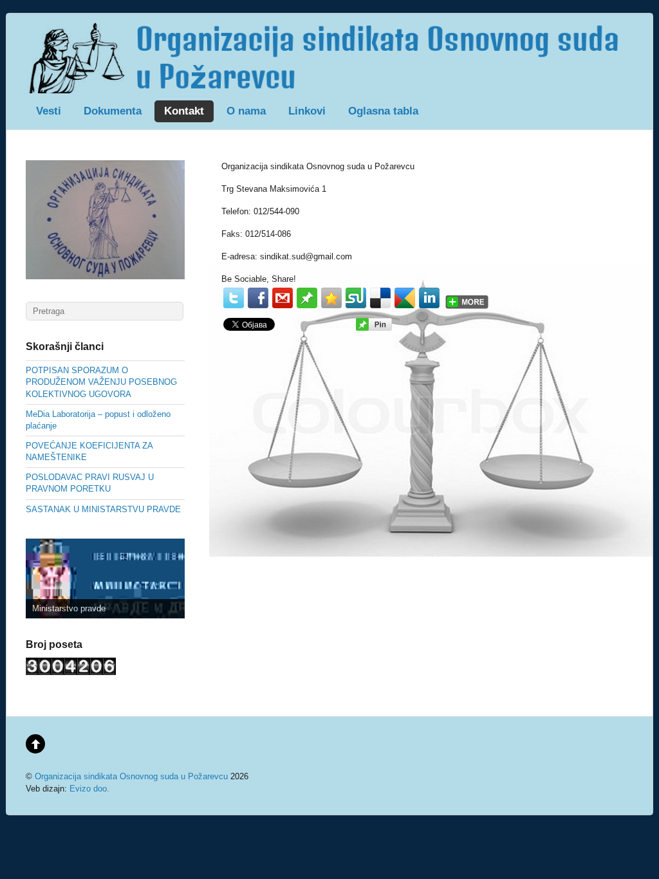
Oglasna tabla (383, 111)
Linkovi (307, 111)
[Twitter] (233, 298)
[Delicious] (380, 298)
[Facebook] (258, 298)
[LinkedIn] (429, 298)
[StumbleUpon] (356, 298)
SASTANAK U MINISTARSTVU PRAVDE (103, 509)
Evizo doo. (89, 788)
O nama (246, 111)
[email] (282, 298)
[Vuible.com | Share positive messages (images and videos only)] (307, 305)
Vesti (48, 111)
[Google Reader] (404, 298)
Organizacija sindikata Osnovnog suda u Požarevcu (131, 776)
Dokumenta (113, 111)
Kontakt (184, 111)
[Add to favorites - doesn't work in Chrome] (331, 298)
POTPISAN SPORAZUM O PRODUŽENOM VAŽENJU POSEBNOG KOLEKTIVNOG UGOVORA (101, 381)
